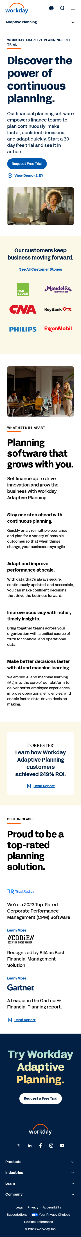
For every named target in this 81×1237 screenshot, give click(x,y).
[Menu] (73, 8)
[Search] (62, 8)
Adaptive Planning (21, 22)
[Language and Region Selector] (51, 8)
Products (13, 1161)
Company (13, 1194)
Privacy (32, 1207)
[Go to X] (19, 1145)
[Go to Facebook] (40, 1145)
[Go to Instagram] (51, 1145)
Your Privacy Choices (54, 1215)
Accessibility (52, 1207)
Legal (19, 1207)
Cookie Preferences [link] (38, 1222)
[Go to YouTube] (62, 1145)
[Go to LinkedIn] (29, 1145)
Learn (10, 1183)
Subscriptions (17, 1215)
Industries (14, 1172)
